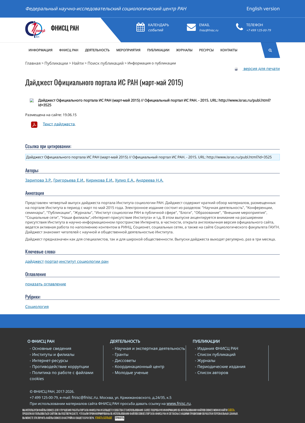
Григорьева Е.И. (68, 180)
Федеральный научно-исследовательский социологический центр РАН (105, 8)
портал (51, 261)
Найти (78, 63)
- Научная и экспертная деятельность (148, 348)
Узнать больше (103, 418)
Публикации (56, 63)
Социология (37, 306)
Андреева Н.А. (149, 180)
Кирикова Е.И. (99, 180)
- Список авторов (211, 372)
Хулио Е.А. (124, 180)
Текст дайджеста (59, 123)
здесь (231, 410)
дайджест (34, 261)
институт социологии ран (84, 261)
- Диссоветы (124, 360)
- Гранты (120, 354)
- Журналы (205, 360)
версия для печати (261, 68)
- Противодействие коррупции (59, 366)
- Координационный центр (138, 366)
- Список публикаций (215, 354)
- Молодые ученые (130, 372)
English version (263, 8)
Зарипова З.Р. (38, 180)
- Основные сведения (50, 348)
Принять (119, 418)
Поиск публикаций (106, 63)
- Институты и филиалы (52, 354)
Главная (33, 63)
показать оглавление (45, 284)
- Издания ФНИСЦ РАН (216, 348)
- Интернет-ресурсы (49, 360)
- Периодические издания (220, 366)
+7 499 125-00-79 (258, 30)
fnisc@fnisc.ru (208, 30)
